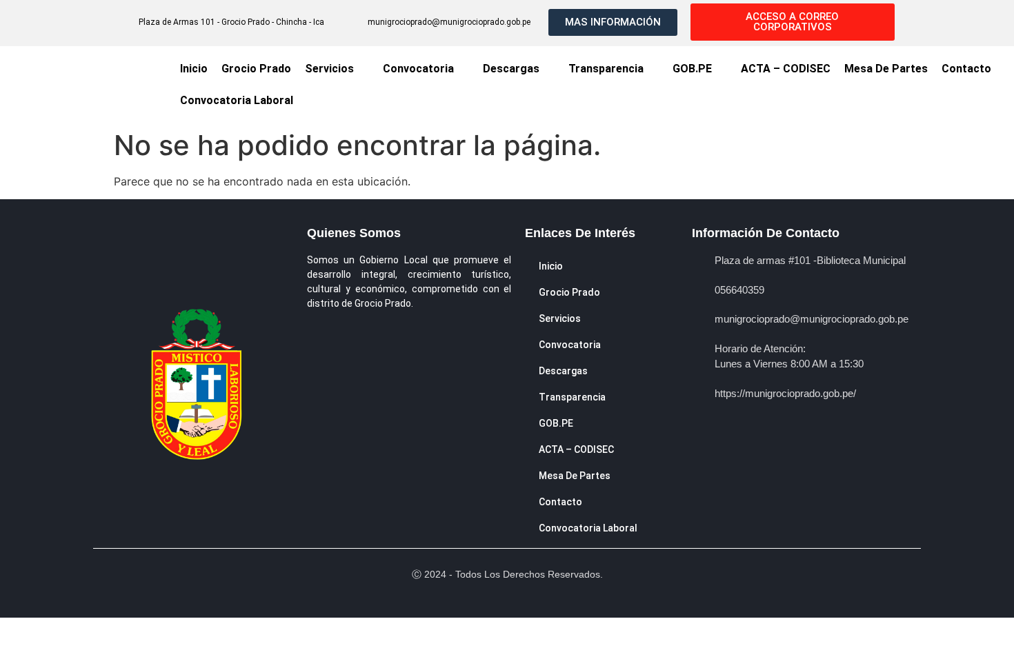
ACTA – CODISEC (786, 68)
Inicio (194, 68)
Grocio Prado (256, 68)
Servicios (329, 68)
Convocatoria (418, 68)
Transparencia (606, 68)
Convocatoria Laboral (236, 100)
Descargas (511, 68)
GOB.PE (692, 68)
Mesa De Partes (886, 68)
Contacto (966, 68)
